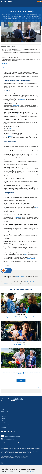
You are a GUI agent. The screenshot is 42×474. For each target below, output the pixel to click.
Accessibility (3, 427)
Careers (2, 407)
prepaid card (6, 155)
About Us (3, 405)
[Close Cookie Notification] (40, 467)
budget (9, 128)
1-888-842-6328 (18, 399)
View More (22, 380)
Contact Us (3, 413)
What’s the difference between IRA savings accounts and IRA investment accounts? (21, 372)
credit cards (24, 204)
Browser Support (5, 424)
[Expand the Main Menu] (1, 1)
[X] (8, 431)
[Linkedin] (14, 431)
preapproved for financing (30, 258)
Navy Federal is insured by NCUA (12, 436)
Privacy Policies (32, 471)
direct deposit (24, 120)
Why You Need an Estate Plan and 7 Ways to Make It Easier (21, 317)
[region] (21, 469)
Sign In (39, 1)
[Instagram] (11, 431)
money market (10, 136)
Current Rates (4, 409)
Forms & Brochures (5, 411)
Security (3, 422)
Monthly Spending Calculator (20, 276)
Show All (39, 387)
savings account (22, 99)
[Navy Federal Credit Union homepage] (21, 463)
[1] (11, 237)
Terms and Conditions (18, 457)
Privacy (2, 420)
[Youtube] (5, 431)
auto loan (26, 254)
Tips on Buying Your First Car (21, 344)
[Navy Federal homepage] (8, 1)
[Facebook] (2, 431)
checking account (16, 105)
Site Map (3, 418)
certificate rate (18, 113)
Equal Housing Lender (9, 439)
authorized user (18, 217)
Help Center (3, 416)
